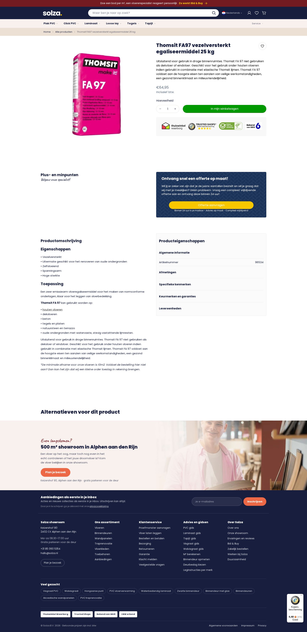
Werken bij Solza (237, 554)
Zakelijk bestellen (238, 549)
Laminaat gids (192, 533)
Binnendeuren (103, 533)
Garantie (144, 554)
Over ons (233, 528)
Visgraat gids (191, 543)
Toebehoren (102, 554)
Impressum (247, 625)
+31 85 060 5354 (50, 548)
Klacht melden (148, 559)
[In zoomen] (143, 47)
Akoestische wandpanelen (58, 598)
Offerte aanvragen (211, 205)
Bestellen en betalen (151, 538)
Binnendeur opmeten (196, 559)
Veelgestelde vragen (152, 564)
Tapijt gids (189, 538)
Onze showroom (238, 533)
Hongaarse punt (94, 591)
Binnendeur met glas (218, 591)
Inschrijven (254, 501)
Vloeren (99, 528)
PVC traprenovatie (91, 598)
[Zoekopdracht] (214, 13)
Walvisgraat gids (193, 549)
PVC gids (188, 528)
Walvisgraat (71, 591)
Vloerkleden (102, 549)
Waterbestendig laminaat (156, 591)
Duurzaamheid (237, 559)
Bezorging (145, 543)
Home (47, 31)
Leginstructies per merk (197, 570)
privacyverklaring (99, 506)
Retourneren (146, 549)
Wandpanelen (103, 538)
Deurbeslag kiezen (194, 564)
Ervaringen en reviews (241, 538)
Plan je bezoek (55, 472)
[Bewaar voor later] (257, 13)
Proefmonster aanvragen (154, 528)
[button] (264, 13)
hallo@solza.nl (49, 553)
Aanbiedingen (103, 559)
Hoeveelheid (164, 100)
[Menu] (301, 596)
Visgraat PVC (50, 591)
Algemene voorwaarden (223, 625)
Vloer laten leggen (150, 533)
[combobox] (153, 13)
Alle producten (63, 31)
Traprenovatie (103, 543)
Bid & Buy (233, 543)
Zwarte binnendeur (188, 591)
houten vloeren (52, 309)
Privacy (262, 625)
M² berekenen (191, 554)
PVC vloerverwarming (122, 591)
